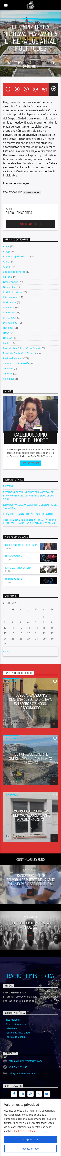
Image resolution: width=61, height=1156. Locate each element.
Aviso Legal (12, 1028)
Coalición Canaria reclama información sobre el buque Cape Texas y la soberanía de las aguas (30, 521)
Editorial (8, 276)
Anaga (6, 251)
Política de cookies (24, 1131)
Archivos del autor (30, 223)
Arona (6, 266)
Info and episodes (30, 463)
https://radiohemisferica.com (25, 1061)
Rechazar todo (30, 1148)
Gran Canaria (10, 282)
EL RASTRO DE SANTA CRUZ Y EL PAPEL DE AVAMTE (28, 513)
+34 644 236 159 (18, 1067)
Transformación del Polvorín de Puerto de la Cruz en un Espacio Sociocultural (30, 879)
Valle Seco (8, 378)
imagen (24, 183)
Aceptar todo (30, 1139)
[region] (30, 1127)
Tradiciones (31, 192)
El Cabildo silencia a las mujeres (31, 925)
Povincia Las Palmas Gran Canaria (22, 348)
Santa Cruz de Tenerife (16, 363)
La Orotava (30, 21)
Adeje (6, 246)
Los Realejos (10, 322)
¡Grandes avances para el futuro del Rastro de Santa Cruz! (30, 506)
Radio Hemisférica (30, 975)
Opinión (7, 338)
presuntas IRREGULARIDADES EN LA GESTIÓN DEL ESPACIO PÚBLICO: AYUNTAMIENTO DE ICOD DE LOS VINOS (29, 495)
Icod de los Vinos (12, 292)
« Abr (6, 651)
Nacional (8, 327)
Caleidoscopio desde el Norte (22, 545)
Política (7, 343)
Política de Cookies (16, 1036)
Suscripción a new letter (19, 1024)
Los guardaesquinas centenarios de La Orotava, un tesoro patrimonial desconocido (30, 701)
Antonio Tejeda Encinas (16, 256)
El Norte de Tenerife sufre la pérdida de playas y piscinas (30, 758)
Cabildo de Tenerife (14, 271)
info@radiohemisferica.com (24, 1073)
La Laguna (9, 307)
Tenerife (8, 373)
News (6, 332)
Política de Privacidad (18, 1032)
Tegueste (8, 368)
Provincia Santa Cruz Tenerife (20, 353)
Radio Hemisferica (37, 62)
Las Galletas (10, 317)
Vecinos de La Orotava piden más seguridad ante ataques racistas (30, 815)
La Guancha (9, 302)
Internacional (10, 297)
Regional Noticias (13, 358)
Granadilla (9, 287)
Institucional (13, 1019)
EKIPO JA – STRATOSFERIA (18, 567)
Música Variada (13, 556)
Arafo (6, 261)
